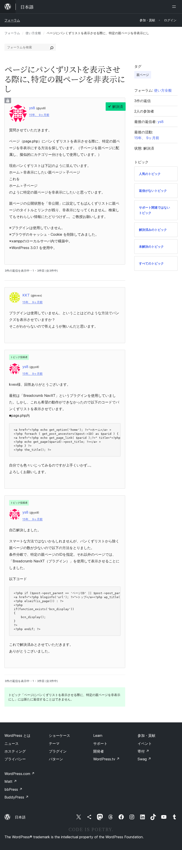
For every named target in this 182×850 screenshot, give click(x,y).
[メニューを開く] (175, 6)
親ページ (142, 75)
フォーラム (12, 20)
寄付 (143, 751)
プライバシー (15, 759)
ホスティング (15, 751)
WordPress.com (19, 773)
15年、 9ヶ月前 (39, 115)
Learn (97, 735)
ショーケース (59, 735)
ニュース (11, 743)
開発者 (98, 751)
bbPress (13, 789)
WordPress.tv (106, 759)
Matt (10, 781)
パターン (56, 759)
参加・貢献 (146, 735)
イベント (145, 743)
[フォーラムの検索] (51, 47)
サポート (100, 743)
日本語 (20, 817)
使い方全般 (33, 33)
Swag (144, 759)
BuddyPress (16, 797)
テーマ (54, 743)
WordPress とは (17, 735)
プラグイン (58, 751)
